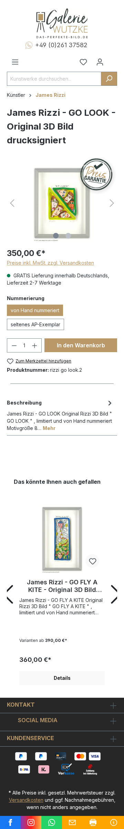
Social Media (38, 720)
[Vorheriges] (12, 203)
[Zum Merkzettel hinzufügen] (92, 561)
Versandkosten (26, 800)
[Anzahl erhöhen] (35, 345)
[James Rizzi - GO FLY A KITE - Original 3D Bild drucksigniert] (62, 538)
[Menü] (15, 62)
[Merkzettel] (83, 62)
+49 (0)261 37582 (61, 45)
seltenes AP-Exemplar (35, 324)
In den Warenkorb (81, 345)
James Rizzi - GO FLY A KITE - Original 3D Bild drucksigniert (62, 586)
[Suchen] (109, 79)
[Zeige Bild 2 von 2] (68, 235)
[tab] (60, 414)
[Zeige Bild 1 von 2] (56, 235)
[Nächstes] (112, 203)
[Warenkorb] (112, 59)
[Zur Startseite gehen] (62, 23)
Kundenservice (30, 738)
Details (62, 678)
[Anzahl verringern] (14, 345)
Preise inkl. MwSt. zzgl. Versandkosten (50, 263)
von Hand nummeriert (35, 310)
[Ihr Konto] (100, 62)
